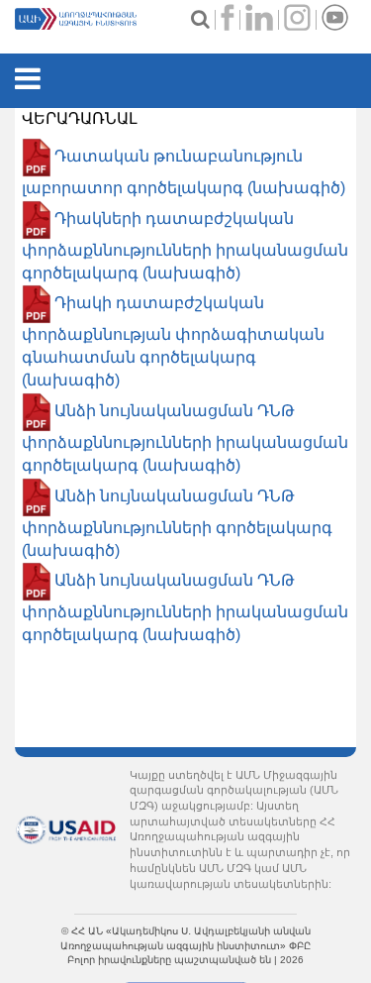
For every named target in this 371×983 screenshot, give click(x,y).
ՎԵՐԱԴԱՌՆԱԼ (80, 118)
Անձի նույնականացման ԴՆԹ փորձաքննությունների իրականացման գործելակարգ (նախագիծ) (185, 438)
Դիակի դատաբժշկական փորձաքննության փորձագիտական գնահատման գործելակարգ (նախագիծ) (173, 341)
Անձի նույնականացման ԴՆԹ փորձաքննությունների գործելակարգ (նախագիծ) (177, 523)
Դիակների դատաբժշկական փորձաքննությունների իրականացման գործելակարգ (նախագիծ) (185, 245)
